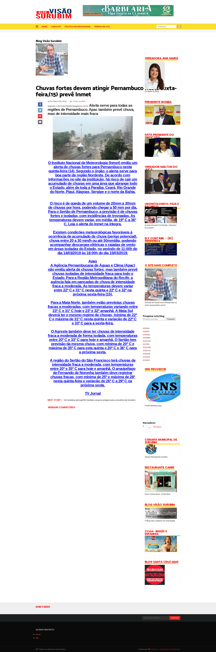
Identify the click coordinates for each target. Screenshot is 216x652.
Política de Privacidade (77, 26)
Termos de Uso (102, 26)
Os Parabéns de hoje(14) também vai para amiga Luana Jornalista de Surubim (99, 400)
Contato (56, 26)
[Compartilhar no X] (40, 110)
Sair (37, 638)
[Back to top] (209, 646)
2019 (146, 350)
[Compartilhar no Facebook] (40, 104)
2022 (147, 341)
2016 (146, 360)
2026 (146, 328)
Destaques (154, 427)
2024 (146, 334)
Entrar (38, 634)
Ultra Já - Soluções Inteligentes (165, 649)
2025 (146, 331)
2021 (146, 344)
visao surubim (79, 101)
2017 (146, 356)
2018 (146, 353)
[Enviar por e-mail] (40, 122)
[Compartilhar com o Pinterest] (40, 116)
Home (44, 26)
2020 (147, 347)
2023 (146, 337)
